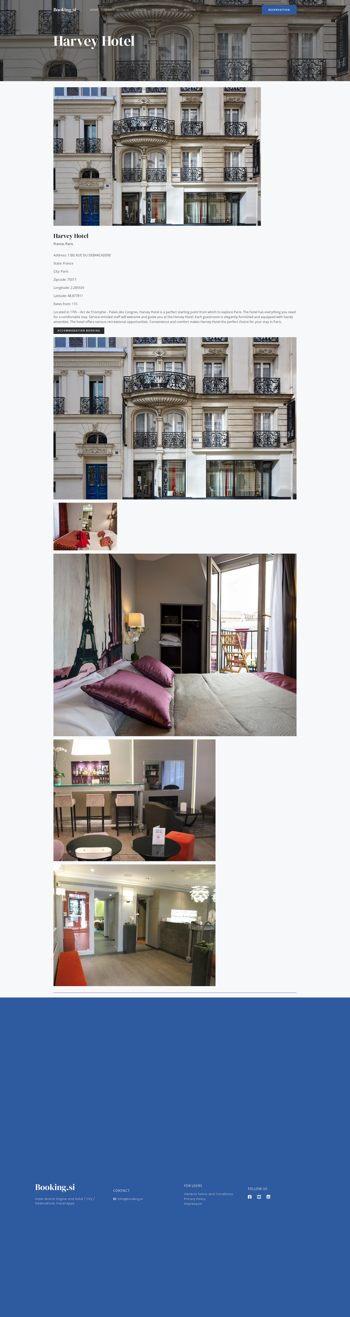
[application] (126, 9)
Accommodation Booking (79, 330)
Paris (69, 244)
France (58, 244)
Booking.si (64, 9)
